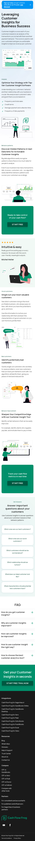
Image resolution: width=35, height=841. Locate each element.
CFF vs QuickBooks (6, 771)
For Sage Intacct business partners (11, 808)
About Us (5, 757)
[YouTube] (4, 825)
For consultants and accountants (13, 801)
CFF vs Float (6, 779)
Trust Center (6, 754)
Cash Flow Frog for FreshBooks (13, 724)
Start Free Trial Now (17, 683)
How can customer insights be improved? (14, 635)
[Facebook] (10, 825)
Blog (3, 741)
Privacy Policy (17, 838)
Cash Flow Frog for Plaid (10, 718)
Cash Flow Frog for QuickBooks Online (15, 706)
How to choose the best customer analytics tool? (12, 656)
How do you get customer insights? (13, 613)
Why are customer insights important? (13, 624)
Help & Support (7, 750)
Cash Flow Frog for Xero (10, 715)
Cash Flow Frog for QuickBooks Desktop (13, 710)
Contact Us (6, 760)
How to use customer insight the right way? (14, 645)
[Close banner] (30, 5)
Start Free (17, 224)
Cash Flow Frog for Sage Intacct (13, 702)
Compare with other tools (7, 789)
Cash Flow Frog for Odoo (10, 731)
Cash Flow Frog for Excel (10, 728)
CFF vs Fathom (7, 785)
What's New (6, 744)
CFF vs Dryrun (6, 782)
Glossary (5, 747)
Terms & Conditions (7, 838)
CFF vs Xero (6, 775)
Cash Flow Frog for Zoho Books (13, 721)
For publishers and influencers (12, 804)
